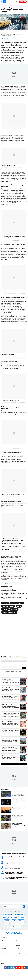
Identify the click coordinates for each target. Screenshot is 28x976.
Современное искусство (16, 603)
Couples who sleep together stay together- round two (12, 128)
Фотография (14, 609)
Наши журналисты (5, 953)
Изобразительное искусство (9, 612)
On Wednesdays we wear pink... (8, 354)
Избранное (5, 789)
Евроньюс (5, 603)
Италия (4, 917)
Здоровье (21, 920)
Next (2, 945)
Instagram (5, 609)
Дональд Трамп (13, 917)
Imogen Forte (16, 131)
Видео (2, 950)
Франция (23, 917)
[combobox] (14, 906)
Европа (19, 606)
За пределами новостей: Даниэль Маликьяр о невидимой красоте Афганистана (11, 590)
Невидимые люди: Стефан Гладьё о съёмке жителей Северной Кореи (12, 594)
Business (3, 942)
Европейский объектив (8, 606)
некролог (17, 926)
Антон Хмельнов (5, 33)
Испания (7, 920)
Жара (10, 926)
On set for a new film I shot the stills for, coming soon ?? (13, 494)
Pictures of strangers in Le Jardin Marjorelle (10, 400)
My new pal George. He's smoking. (9, 165)
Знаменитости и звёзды (17, 923)
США (14, 920)
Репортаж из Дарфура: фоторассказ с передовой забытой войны (12, 598)
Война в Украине (19, 914)
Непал (6, 923)
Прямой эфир (23, 1)
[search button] (24, 906)
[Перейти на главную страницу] (4, 1)
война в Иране (8, 914)
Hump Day (4, 291)
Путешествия (4, 948)
